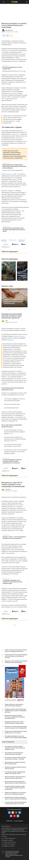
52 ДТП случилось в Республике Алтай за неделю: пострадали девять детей (16, 650)
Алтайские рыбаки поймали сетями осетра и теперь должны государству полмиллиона (15, 788)
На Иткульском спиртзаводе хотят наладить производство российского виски (14, 229)
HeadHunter (10, 340)
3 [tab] (13, 309)
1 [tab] (9, 309)
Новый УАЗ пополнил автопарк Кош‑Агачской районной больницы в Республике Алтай (15, 717)
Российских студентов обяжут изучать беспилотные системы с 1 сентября (15, 758)
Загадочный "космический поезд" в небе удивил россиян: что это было (16, 732)
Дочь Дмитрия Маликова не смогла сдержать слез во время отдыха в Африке (16, 736)
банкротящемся (13, 93)
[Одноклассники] (11, 35)
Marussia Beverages (3, 240)
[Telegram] (3, 35)
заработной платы (19, 336)
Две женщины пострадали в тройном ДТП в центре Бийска (15, 763)
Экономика (7, 31)
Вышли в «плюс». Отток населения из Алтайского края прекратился (14, 537)
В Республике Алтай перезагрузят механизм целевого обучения (14, 753)
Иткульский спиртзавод (21, 240)
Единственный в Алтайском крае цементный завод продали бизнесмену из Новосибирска (14, 166)
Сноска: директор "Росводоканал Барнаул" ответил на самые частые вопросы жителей (16, 656)
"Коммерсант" (9, 174)
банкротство (12, 240)
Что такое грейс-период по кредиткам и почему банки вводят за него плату (15, 802)
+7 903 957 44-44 (7, 838)
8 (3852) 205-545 (7, 842)
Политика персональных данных (12, 851)
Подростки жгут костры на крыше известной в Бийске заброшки (14, 705)
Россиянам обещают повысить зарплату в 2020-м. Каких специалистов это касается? (12, 461)
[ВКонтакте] (7, 35)
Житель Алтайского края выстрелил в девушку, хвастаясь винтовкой (15, 777)
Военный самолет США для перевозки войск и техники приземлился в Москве (16, 798)
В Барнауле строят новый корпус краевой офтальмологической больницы (16, 661)
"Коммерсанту (15, 134)
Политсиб (7, 491)
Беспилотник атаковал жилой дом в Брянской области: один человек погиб (15, 782)
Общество (7, 322)
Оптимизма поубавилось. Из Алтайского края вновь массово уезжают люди (12, 581)
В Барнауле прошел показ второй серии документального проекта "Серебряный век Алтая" (15, 710)
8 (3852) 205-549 (7, 844)
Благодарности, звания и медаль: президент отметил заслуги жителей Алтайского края (15, 748)
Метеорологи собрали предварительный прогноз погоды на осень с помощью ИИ (16, 727)
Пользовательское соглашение (11, 852)
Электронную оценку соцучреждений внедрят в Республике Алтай (15, 772)
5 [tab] (18, 309)
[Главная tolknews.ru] (14, 2)
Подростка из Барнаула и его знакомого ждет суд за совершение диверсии (15, 793)
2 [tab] (11, 309)
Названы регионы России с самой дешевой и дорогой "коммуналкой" (13, 301)
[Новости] (15, 244)
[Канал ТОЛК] (23, 244)
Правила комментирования (11, 854)
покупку (8, 50)
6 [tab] (20, 309)
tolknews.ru (7, 826)
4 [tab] (15, 309)
